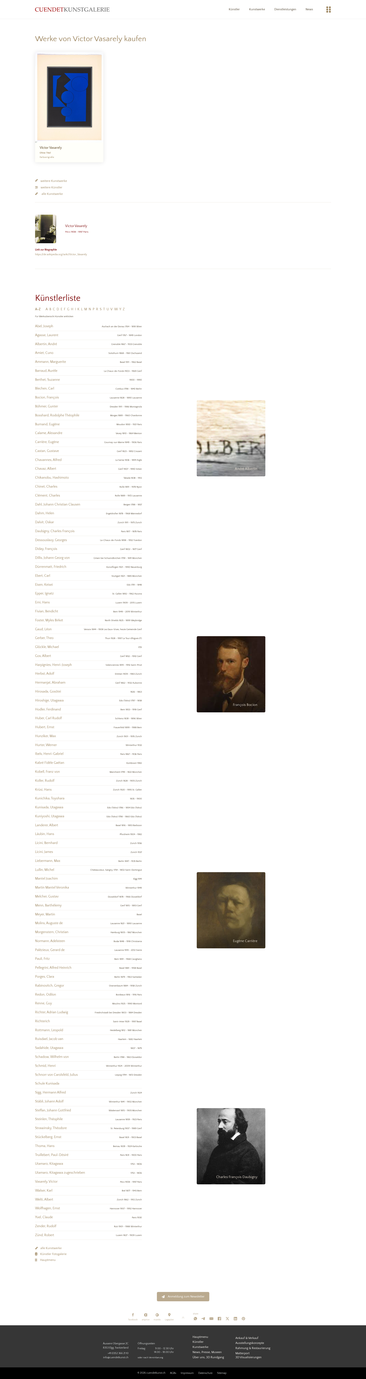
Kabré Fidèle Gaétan (49, 763)
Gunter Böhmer (241, 704)
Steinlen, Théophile (49, 1119)
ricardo (157, 1319)
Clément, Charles (47, 496)
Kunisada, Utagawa (49, 807)
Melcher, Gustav (47, 896)
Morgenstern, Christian (51, 932)
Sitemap (221, 1373)
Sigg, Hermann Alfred (50, 1092)
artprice (145, 1319)
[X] (227, 1318)
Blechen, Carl (44, 388)
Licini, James (44, 852)
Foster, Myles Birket (49, 620)
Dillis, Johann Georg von (52, 558)
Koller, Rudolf (44, 781)
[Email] (211, 1318)
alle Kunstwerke (52, 194)
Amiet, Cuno (44, 353)
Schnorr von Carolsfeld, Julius (56, 1075)
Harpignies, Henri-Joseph (53, 665)
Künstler (234, 9)
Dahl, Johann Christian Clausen (57, 504)
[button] (39, 309)
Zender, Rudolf (45, 1226)
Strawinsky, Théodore (51, 1128)
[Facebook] (219, 1318)
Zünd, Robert (44, 1235)
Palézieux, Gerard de (50, 950)
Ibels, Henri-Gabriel (49, 754)
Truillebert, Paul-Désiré (51, 1155)
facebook (133, 1319)
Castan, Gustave (47, 451)
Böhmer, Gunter (46, 406)
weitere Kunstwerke (53, 181)
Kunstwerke (257, 9)
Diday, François (46, 549)
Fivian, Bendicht (46, 611)
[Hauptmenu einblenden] (328, 9)
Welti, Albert (44, 1199)
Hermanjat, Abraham (50, 683)
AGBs (173, 1373)
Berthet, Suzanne (47, 380)
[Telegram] (203, 1318)
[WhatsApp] (195, 1318)
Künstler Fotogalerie (53, 1254)
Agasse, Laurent (46, 335)
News (309, 9)
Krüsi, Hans (43, 790)
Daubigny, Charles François (55, 531)
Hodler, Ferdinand (48, 709)
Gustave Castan (240, 940)
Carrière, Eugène (47, 442)
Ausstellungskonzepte (249, 1343)
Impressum (187, 1373)
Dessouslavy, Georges (51, 540)
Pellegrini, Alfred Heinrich (53, 968)
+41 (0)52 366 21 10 (118, 1353)
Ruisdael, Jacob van (49, 1039)
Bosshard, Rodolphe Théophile (57, 415)
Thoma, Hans (45, 1146)
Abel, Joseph (44, 326)
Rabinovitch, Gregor (49, 986)
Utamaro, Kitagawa (49, 1164)
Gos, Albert (43, 656)
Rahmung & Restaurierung (252, 1348)
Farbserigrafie (47, 157)
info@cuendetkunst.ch (115, 1357)
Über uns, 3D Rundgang (208, 1357)
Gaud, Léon (43, 629)
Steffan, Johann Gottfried (53, 1110)
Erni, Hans (42, 602)
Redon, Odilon (45, 995)
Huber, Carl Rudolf (48, 718)
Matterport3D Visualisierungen (248, 1355)
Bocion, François (47, 397)
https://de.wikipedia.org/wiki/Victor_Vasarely (61, 252)
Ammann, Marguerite (50, 362)
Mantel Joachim (46, 879)
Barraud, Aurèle (46, 371)
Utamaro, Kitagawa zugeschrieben (60, 1173)
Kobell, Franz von (47, 772)
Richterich (42, 1021)
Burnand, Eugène (47, 424)
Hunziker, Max (45, 736)
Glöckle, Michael (47, 647)
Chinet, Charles (46, 487)
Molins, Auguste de (49, 923)
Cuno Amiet (246, 468)
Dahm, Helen (44, 513)
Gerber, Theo (44, 638)
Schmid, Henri (45, 1066)
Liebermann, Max (47, 861)
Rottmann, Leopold (49, 1030)
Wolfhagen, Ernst (47, 1208)
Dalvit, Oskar (44, 522)
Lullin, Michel (44, 870)
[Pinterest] (243, 1318)
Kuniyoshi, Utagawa (49, 816)
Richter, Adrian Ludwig (51, 1012)
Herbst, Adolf (44, 674)
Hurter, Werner (46, 745)
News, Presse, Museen (207, 1352)
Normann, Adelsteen (50, 941)
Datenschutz (205, 1373)
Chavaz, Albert (45, 469)
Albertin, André (46, 344)
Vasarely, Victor (46, 1182)
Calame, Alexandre (48, 433)
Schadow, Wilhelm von (52, 1057)
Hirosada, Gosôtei (48, 691)
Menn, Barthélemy (48, 905)
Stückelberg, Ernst (48, 1137)
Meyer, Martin (45, 914)
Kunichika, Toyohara (49, 798)
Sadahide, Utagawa (49, 1048)
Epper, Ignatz (44, 593)
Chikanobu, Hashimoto (52, 478)
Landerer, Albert (46, 825)
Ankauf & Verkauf (246, 1338)
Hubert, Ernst (44, 727)
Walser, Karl (43, 1191)
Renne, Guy (43, 1003)
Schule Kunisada (47, 1083)
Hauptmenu (48, 1260)
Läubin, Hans (44, 834)
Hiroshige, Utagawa (49, 700)
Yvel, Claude (44, 1217)
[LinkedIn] (235, 1318)
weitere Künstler (51, 187)
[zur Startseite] (72, 9)
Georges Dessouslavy (237, 1176)
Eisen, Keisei (44, 585)
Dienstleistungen (285, 9)
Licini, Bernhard (46, 843)
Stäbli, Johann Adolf (49, 1101)
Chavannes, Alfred (48, 460)
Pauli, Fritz (42, 959)
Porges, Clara (44, 977)
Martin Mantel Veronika (52, 887)
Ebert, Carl (42, 576)
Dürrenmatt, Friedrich (50, 567)
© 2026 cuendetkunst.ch (151, 1372)
